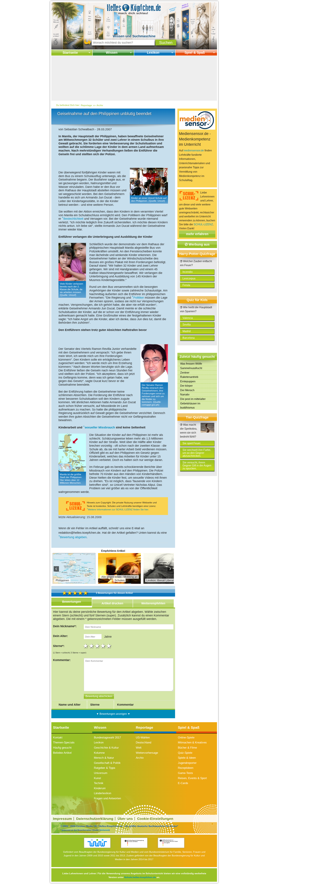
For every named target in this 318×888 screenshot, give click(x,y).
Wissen (111, 52)
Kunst (97, 778)
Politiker (138, 297)
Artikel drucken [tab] (112, 603)
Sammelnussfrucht (191, 368)
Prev (56, 568)
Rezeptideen (185, 767)
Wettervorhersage (147, 752)
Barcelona (189, 337)
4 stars (103, 646)
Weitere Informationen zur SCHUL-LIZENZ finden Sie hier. (118, 509)
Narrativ (184, 394)
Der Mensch (187, 390)
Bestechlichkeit (73, 218)
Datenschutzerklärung (94, 819)
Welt (138, 747)
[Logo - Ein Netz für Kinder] (97, 843)
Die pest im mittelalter (193, 399)
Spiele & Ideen (187, 757)
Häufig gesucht (62, 747)
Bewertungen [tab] (71, 601)
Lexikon (153, 52)
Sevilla (187, 324)
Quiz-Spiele (185, 752)
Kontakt (57, 737)
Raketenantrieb (189, 377)
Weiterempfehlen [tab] (153, 603)
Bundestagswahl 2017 (107, 737)
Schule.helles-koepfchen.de (140, 877)
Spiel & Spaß (195, 52)
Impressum (62, 819)
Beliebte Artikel (62, 752)
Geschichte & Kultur (106, 747)
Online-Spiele (186, 737)
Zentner (184, 372)
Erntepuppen (187, 381)
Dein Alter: (60, 636)
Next (170, 568)
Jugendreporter (187, 762)
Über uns (125, 819)
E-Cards (183, 783)
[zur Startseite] (134, 8)
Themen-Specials (64, 742)
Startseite (70, 52)
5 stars (109, 646)
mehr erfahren (197, 234)
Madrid (187, 331)
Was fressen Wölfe (191, 363)
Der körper (186, 385)
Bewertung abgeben (73, 537)
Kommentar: (62, 660)
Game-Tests (185, 773)
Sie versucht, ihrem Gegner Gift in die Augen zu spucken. (197, 465)
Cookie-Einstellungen (155, 819)
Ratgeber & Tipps (104, 767)
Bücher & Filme (187, 747)
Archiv (100, 105)
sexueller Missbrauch (100, 427)
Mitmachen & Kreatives (192, 742)
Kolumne (99, 752)
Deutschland (143, 742)
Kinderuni (100, 788)
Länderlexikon (102, 793)
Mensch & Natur (104, 757)
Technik (98, 783)
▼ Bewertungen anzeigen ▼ (113, 713)
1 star (86, 646)
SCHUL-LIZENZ (203, 224)
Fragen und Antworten (107, 798)
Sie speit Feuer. (192, 443)
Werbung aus (199, 244)
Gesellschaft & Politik (107, 762)
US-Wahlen (143, 737)
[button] (165, 42)
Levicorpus (189, 278)
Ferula (186, 285)
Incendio (188, 271)
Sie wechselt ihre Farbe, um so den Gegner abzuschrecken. (197, 452)
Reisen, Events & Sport (192, 778)
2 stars (92, 646)
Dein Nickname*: (65, 626)
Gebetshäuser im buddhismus (190, 405)
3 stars (98, 646)
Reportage (86, 105)
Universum (100, 773)
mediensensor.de (194, 150)
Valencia (188, 318)
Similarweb (104, 830)
